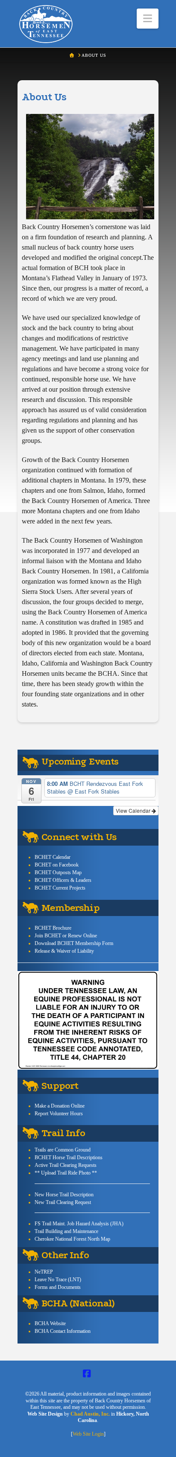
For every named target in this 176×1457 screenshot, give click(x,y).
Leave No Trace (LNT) (58, 1280)
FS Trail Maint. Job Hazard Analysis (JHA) (79, 1224)
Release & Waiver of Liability (64, 951)
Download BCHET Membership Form (74, 943)
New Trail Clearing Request (63, 1202)
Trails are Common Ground (63, 1150)
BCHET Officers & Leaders (63, 880)
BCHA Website (50, 1323)
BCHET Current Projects (60, 888)
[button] (147, 19)
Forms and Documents (58, 1287)
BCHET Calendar (52, 857)
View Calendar (134, 810)
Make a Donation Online (60, 1106)
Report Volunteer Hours (59, 1114)
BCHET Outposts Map (58, 872)
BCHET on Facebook (57, 865)
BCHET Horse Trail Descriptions (69, 1157)
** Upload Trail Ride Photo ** (66, 1173)
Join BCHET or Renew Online (66, 936)
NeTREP (44, 1272)
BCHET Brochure (53, 928)
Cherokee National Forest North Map (72, 1239)
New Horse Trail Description (64, 1195)
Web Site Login (88, 1434)
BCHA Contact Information (63, 1331)
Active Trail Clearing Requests (66, 1165)
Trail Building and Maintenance (66, 1231)
